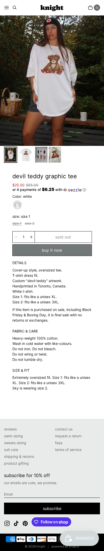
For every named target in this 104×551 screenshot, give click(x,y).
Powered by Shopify (65, 546)
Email (8, 494)
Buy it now (52, 250)
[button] (49, 189)
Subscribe (52, 508)
